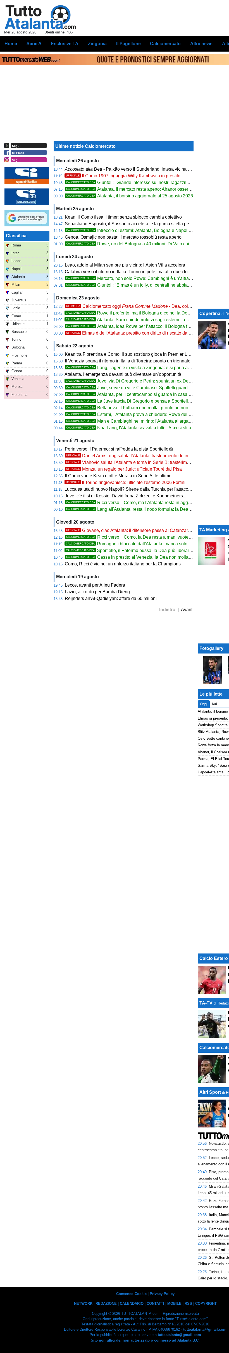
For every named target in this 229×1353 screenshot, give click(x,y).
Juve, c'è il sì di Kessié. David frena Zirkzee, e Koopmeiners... (125, 495)
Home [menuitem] (10, 43)
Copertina (209, 313)
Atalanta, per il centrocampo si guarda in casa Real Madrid (139, 394)
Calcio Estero (213, 958)
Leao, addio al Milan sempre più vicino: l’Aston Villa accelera (125, 265)
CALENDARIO (132, 1303)
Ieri (214, 704)
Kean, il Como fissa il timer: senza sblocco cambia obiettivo (123, 217)
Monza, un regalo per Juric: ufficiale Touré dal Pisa (124, 469)
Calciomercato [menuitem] (165, 43)
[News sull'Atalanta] (40, 17)
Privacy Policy (162, 1294)
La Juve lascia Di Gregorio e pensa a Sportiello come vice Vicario (146, 401)
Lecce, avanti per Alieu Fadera (95, 585)
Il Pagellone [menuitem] (128, 43)
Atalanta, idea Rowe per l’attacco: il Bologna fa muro (133, 326)
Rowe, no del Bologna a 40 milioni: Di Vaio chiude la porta (139, 243)
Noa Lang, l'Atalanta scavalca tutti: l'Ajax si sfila (128, 427)
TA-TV (206, 1003)
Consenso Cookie (131, 1294)
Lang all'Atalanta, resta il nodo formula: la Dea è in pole (136, 509)
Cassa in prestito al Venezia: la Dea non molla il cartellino (138, 557)
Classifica (16, 235)
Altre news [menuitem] (201, 43)
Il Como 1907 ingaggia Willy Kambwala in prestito (123, 175)
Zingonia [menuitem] (97, 43)
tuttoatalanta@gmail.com (204, 1329)
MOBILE (174, 1303)
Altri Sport (210, 1092)
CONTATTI (155, 1303)
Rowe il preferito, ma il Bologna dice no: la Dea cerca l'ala (138, 313)
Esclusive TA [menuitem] (64, 43)
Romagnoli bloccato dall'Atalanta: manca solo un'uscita (136, 543)
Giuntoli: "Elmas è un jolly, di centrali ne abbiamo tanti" (135, 285)
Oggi (203, 704)
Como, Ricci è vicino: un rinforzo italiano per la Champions (123, 563)
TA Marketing (213, 529)
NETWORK (83, 1303)
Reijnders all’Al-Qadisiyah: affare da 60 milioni (111, 598)
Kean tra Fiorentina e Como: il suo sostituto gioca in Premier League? (133, 354)
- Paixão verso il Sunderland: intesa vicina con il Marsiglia (141, 169)
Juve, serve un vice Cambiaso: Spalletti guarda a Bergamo (139, 387)
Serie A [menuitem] (34, 43)
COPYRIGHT (206, 1303)
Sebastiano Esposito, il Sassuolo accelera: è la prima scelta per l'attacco (136, 223)
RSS (188, 1303)
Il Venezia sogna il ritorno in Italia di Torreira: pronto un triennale (127, 361)
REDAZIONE (106, 1303)
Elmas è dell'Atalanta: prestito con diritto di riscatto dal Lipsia (134, 333)
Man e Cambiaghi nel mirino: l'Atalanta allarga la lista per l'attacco (146, 421)
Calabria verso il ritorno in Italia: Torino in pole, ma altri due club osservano (138, 271)
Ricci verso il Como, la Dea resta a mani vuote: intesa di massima (146, 537)
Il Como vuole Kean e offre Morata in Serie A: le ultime (118, 475)
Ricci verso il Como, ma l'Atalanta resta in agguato (131, 502)
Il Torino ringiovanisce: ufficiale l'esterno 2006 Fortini (125, 482)
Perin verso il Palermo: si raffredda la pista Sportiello (116, 449)
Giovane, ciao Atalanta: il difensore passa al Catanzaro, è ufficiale (139, 530)
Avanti (187, 609)
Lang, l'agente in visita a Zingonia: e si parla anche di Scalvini (142, 367)
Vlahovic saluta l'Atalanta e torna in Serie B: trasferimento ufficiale (139, 462)
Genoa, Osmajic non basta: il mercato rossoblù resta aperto (123, 237)
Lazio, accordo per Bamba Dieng (97, 591)
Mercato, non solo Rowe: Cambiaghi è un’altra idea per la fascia (145, 278)
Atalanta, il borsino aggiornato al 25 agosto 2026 (129, 195)
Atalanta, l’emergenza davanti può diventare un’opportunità (123, 374)
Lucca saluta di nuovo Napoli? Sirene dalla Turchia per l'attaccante (131, 489)
